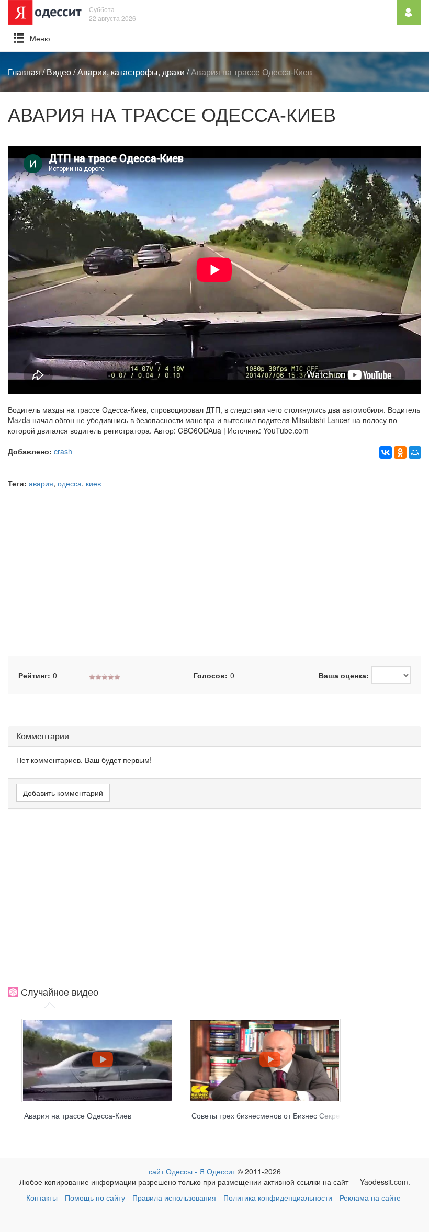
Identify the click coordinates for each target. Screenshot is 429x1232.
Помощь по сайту (95, 1197)
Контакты (42, 1197)
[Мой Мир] (415, 452)
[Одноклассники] (400, 452)
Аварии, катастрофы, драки (131, 72)
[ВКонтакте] (385, 452)
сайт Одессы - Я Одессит (192, 1171)
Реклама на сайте (370, 1197)
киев (93, 483)
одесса (70, 483)
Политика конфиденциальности (277, 1197)
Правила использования (174, 1197)
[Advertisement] (214, 572)
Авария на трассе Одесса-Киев (77, 1115)
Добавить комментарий (63, 793)
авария (41, 483)
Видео (59, 72)
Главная (24, 72)
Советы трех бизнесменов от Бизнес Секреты (269, 1115)
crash (63, 451)
